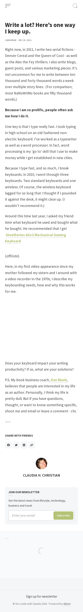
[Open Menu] (8, 6)
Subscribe (63, 515)
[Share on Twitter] (16, 445)
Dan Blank (59, 380)
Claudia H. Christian (41, 475)
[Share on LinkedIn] (23, 445)
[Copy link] (31, 445)
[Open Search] (75, 6)
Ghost (67, 603)
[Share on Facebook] (8, 445)
